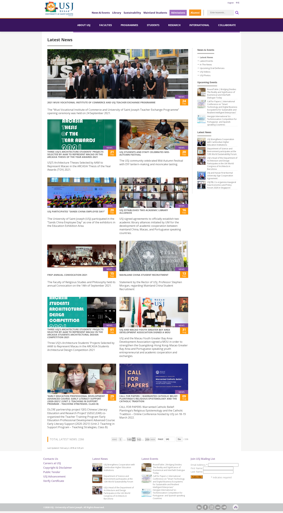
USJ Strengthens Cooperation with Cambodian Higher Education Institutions (220, 142)
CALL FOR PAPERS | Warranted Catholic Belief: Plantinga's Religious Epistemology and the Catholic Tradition (148, 398)
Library (116, 12)
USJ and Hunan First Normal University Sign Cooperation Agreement (220, 175)
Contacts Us (50, 459)
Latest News (206, 57)
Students (153, 25)
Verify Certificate (53, 481)
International (199, 25)
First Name (197, 468)
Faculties (105, 25)
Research (174, 25)
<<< (114, 439)
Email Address (199, 464)
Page (160, 439)
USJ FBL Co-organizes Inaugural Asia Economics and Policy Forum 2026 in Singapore (221, 185)
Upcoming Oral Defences (212, 68)
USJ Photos (205, 75)
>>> (153, 439)
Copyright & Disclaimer (57, 467)
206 (147, 439)
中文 (237, 2)
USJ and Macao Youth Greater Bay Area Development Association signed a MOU (144, 331)
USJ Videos (205, 71)
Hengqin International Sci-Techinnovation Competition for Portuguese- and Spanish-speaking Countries (222, 120)
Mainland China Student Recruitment (143, 274)
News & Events (101, 12)
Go (179, 439)
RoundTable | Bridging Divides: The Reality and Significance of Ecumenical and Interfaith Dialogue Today (221, 93)
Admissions (178, 12)
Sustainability (132, 12)
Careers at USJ (52, 463)
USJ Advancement (54, 476)
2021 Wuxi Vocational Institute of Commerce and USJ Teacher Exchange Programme (101, 102)
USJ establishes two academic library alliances (143, 211)
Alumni (195, 12)
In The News (206, 64)
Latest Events (206, 60)
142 (139, 439)
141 (134, 439)
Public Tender (51, 472)
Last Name (197, 471)
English (231, 2)
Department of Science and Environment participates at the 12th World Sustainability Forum (222, 151)
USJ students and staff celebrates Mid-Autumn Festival (144, 153)
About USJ (83, 25)
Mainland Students (155, 12)
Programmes (129, 25)
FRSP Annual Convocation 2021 (67, 274)
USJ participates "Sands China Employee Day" (76, 211)
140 (129, 439)
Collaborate (227, 25)
